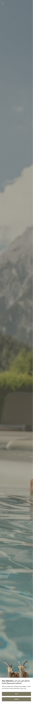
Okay (16, 693)
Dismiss (16, 699)
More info (23, 688)
